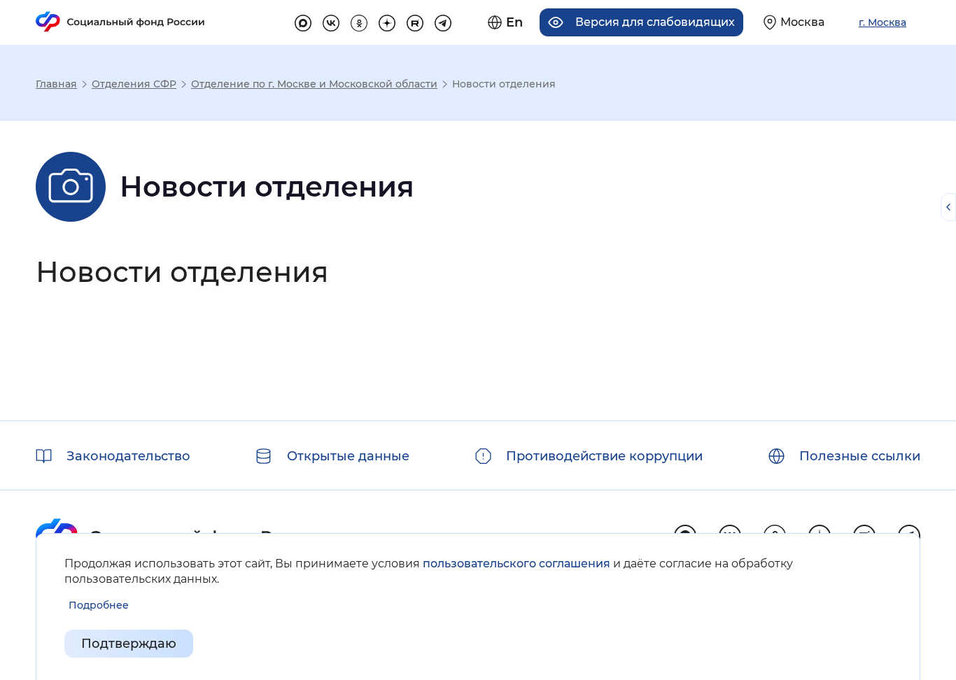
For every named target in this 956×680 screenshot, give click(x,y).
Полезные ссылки (859, 456)
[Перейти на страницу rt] (415, 21)
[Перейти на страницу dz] (387, 21)
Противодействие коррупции (604, 456)
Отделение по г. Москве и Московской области (314, 84)
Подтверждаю (128, 643)
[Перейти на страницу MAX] (303, 21)
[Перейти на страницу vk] (331, 21)
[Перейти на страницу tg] (443, 21)
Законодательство (128, 456)
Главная (56, 84)
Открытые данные (348, 456)
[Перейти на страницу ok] (359, 21)
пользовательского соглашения (516, 563)
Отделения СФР (134, 84)
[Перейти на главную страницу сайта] (120, 22)
